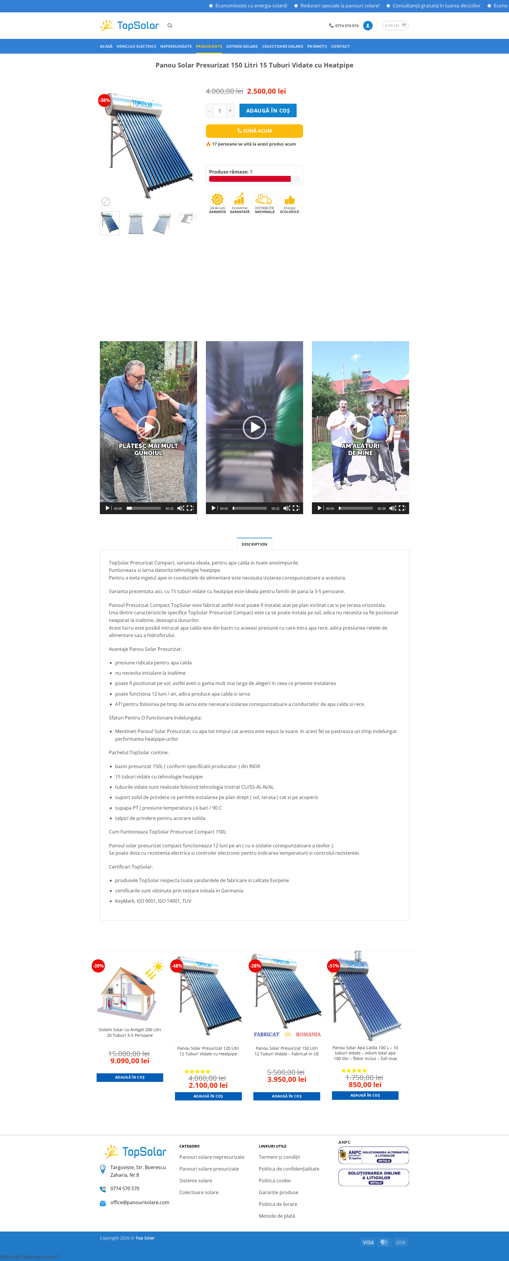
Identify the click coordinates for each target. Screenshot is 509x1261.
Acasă (106, 46)
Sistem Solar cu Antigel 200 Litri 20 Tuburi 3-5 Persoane (130, 1032)
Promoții (317, 46)
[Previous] (109, 146)
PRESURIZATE (209, 46)
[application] (148, 427)
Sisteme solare (242, 46)
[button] (368, 26)
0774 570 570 (124, 1188)
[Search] (170, 25)
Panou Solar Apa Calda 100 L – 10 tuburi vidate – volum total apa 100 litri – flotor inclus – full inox (365, 1053)
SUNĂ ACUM (257, 131)
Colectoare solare (282, 46)
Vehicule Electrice (136, 46)
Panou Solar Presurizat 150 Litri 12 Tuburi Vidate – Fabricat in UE (286, 1051)
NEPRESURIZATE (176, 46)
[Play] (108, 508)
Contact (340, 46)
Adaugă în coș (268, 110)
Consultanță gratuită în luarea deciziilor (405, 5)
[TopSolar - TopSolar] (129, 25)
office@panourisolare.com (139, 1202)
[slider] (144, 508)
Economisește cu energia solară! (219, 5)
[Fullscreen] (190, 508)
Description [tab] (255, 544)
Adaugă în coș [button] (130, 1077)
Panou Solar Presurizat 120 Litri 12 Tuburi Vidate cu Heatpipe (208, 1051)
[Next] (187, 146)
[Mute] (180, 508)
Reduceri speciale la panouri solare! (308, 5)
